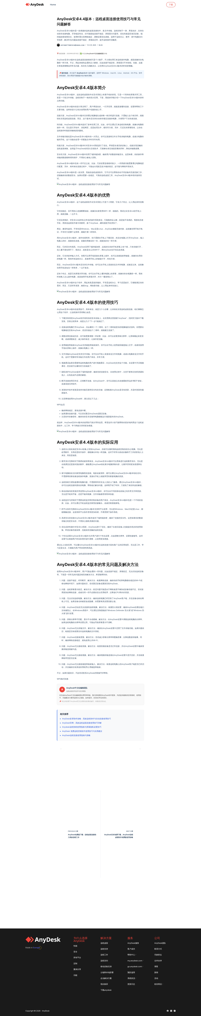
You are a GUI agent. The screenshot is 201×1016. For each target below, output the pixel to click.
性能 (75, 946)
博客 (156, 966)
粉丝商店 (158, 984)
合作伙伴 (158, 960)
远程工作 (104, 955)
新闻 (156, 972)
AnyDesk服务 (133, 943)
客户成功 (131, 949)
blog (101, 45)
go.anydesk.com (134, 966)
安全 (75, 951)
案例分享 (77, 969)
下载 (171, 4)
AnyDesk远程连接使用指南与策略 (76, 735)
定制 (75, 963)
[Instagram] (175, 1011)
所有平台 (77, 957)
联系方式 (158, 949)
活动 (156, 978)
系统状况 (131, 978)
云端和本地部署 (107, 972)
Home (53, 4)
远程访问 (104, 960)
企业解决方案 (106, 978)
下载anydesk (106, 990)
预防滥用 (131, 972)
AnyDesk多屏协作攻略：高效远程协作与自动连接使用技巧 (86, 718)
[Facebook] (168, 1011)
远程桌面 (104, 943)
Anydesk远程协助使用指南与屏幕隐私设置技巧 (81, 727)
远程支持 (104, 949)
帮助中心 (131, 955)
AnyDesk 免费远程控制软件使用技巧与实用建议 (82, 731)
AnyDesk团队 (160, 943)
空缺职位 (158, 955)
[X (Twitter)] (171, 1011)
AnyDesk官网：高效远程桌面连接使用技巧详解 (82, 723)
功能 (75, 975)
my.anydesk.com (134, 960)
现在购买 (104, 984)
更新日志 (131, 984)
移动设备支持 (106, 966)
